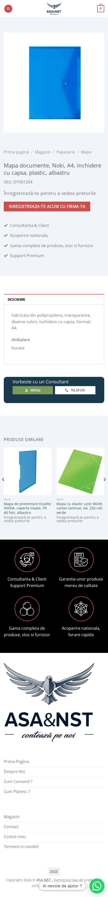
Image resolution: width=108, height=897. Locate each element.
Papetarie (66, 152)
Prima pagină (16, 152)
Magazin (43, 152)
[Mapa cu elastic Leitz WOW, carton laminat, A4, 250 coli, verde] (80, 471)
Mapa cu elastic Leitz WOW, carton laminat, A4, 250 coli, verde (80, 508)
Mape (86, 152)
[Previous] (3, 489)
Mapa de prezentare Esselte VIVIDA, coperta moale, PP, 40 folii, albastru (27, 508)
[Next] (104, 489)
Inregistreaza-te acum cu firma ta (47, 206)
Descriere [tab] (16, 299)
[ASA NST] (54, 8)
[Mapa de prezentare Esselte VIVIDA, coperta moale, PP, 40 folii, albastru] (27, 471)
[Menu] (8, 9)
